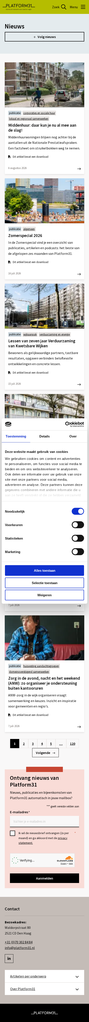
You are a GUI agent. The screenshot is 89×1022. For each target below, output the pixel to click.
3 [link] (33, 743)
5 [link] (51, 743)
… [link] (61, 743)
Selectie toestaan (44, 583)
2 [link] (24, 743)
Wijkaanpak (30, 334)
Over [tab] (73, 436)
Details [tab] (44, 436)
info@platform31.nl (20, 948)
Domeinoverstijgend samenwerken (29, 672)
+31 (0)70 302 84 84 (18, 942)
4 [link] (42, 743)
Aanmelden (44, 878)
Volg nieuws (47, 37)
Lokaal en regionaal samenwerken (28, 119)
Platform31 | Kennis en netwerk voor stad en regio (19, 7)
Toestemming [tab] (16, 436)
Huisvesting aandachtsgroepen (41, 666)
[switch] (78, 524)
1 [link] (15, 743)
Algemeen (29, 229)
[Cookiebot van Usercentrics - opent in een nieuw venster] (65, 424)
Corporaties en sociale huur (39, 113)
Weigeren (44, 595)
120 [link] (72, 743)
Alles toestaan (44, 570)
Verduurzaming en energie (55, 334)
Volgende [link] (43, 752)
